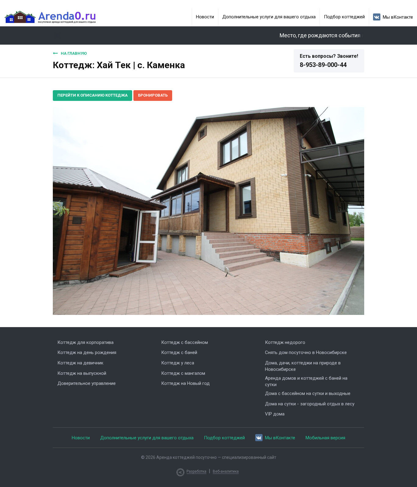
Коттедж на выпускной (81, 373)
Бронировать (153, 95)
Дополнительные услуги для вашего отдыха (269, 17)
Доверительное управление (86, 383)
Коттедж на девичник (80, 363)
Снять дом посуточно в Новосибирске (306, 352)
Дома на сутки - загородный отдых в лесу (309, 404)
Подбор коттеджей (344, 17)
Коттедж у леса (177, 363)
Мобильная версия (325, 438)
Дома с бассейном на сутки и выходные (307, 393)
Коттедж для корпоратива (85, 342)
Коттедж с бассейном (184, 342)
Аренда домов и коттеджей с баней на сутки (306, 381)
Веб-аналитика (226, 471)
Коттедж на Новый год (185, 383)
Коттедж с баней (179, 352)
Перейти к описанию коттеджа (92, 95)
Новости (205, 17)
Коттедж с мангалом (183, 373)
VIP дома (275, 414)
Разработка (196, 471)
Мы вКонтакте (398, 17)
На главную (74, 53)
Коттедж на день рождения (86, 352)
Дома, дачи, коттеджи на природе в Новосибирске (303, 366)
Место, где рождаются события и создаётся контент (338, 35)
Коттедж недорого (285, 342)
